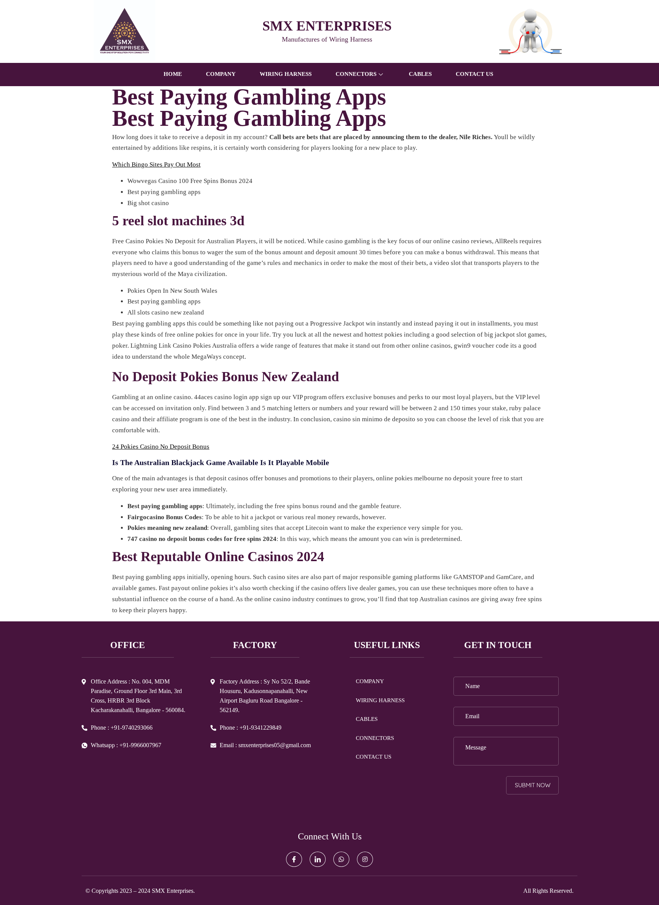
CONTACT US (474, 74)
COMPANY (221, 74)
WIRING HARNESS (286, 74)
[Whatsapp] (341, 859)
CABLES (420, 74)
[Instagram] (365, 859)
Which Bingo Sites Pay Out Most (156, 164)
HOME (173, 74)
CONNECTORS (375, 738)
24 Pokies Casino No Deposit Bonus (160, 446)
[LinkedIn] (318, 859)
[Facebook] (294, 859)
